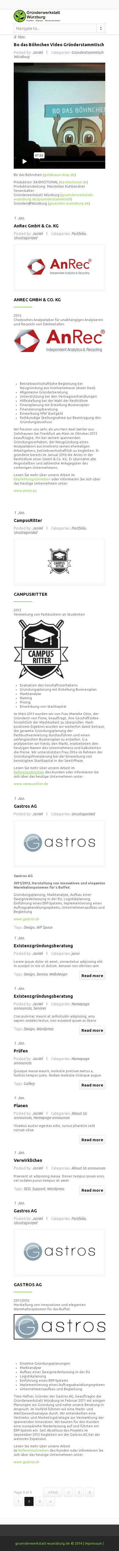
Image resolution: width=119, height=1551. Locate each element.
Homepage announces (51, 1118)
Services (39, 1008)
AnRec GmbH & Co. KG (36, 225)
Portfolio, (79, 234)
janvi (75, 953)
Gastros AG (25, 806)
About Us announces (88, 1168)
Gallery (29, 1084)
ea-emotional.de (73, 182)
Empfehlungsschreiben (32, 479)
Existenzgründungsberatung (43, 945)
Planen (21, 1105)
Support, (39, 1189)
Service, (42, 974)
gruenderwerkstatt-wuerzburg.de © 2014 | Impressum (58, 1543)
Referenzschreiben (33, 1450)
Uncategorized (25, 238)
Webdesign (58, 974)
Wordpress (44, 1029)
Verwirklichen (28, 1160)
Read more (92, 975)
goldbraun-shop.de (59, 175)
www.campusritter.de (31, 784)
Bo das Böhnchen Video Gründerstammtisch (59, 44)
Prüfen (21, 1050)
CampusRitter (28, 520)
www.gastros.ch (26, 919)
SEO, (27, 1189)
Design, (29, 927)
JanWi (37, 52)
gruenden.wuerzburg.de (69, 203)
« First (53, 1492)
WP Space (44, 927)
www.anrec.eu (25, 490)
